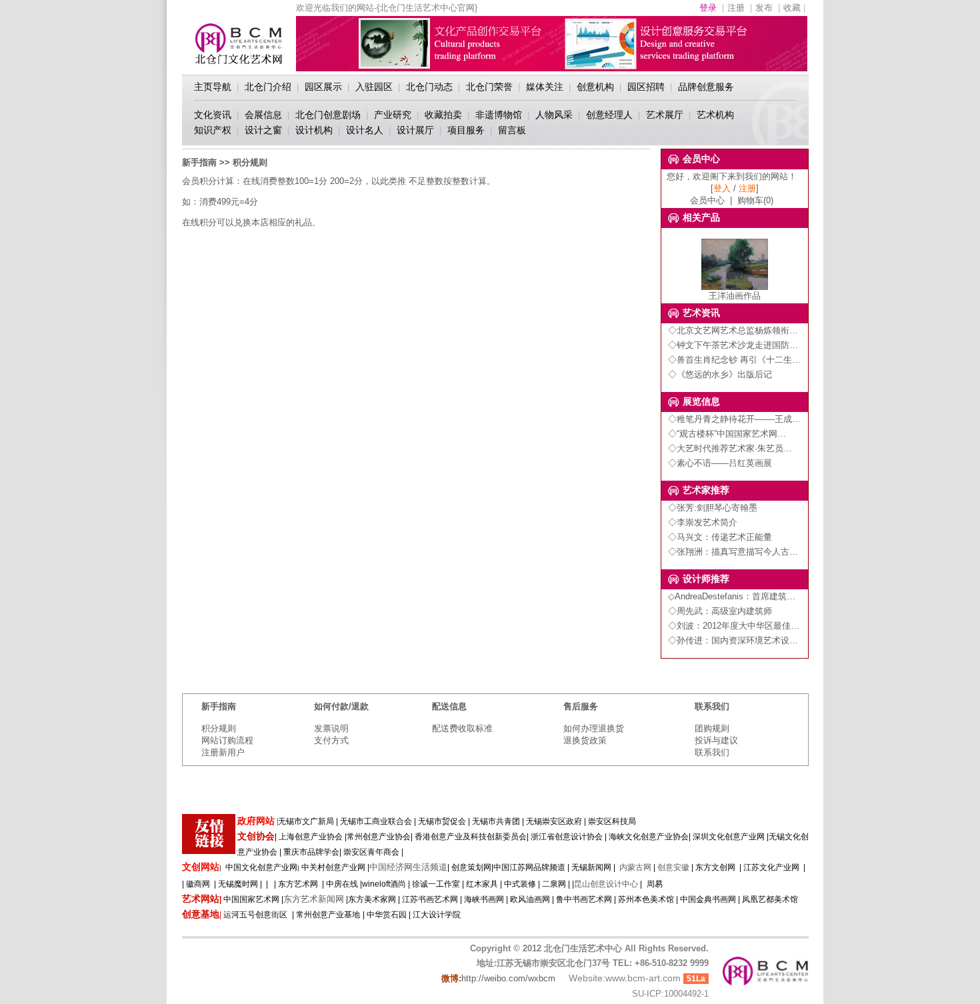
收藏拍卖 (443, 114)
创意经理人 (609, 114)
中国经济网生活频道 (408, 867)
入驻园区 (374, 86)
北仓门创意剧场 (328, 114)
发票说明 (331, 728)
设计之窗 (263, 130)
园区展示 (323, 86)
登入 (722, 188)
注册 (736, 8)
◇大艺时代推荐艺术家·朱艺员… (730, 448)
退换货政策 (585, 740)
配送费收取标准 (462, 728)
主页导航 (212, 86)
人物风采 (554, 114)
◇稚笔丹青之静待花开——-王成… (734, 419)
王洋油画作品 (735, 296)
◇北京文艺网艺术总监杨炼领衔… (733, 330)
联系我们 (712, 752)
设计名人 (364, 130)
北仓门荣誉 (489, 86)
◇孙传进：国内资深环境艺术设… (733, 640)
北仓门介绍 (268, 86)
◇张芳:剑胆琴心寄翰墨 (712, 508)
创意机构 (595, 86)
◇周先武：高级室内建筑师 (720, 611)
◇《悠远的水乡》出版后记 (720, 374)
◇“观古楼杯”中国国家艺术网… (727, 434)
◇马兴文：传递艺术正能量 (720, 537)
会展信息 (263, 114)
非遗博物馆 (498, 114)
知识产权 (212, 130)
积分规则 (218, 728)
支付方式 (331, 740)
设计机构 (314, 130)
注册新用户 (223, 752)
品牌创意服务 (706, 86)
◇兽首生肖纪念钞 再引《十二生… (734, 360)
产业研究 (392, 114)
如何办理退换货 (593, 728)
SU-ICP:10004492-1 (670, 994)
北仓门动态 (429, 86)
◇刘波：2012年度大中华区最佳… (733, 626)
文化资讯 (212, 114)
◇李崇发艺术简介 (702, 522)
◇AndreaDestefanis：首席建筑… (731, 596)
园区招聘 (646, 86)
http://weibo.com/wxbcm (508, 978)
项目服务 (466, 130)
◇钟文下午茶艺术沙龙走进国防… (733, 345)
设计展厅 (415, 130)
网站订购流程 (227, 740)
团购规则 (712, 728)
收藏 (792, 8)
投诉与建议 (716, 740)
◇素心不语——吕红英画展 (720, 463)
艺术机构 (715, 114)
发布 (764, 8)
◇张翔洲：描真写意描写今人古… (733, 552)
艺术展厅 (664, 114)
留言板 (512, 130)
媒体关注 (544, 86)
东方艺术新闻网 (313, 899)
